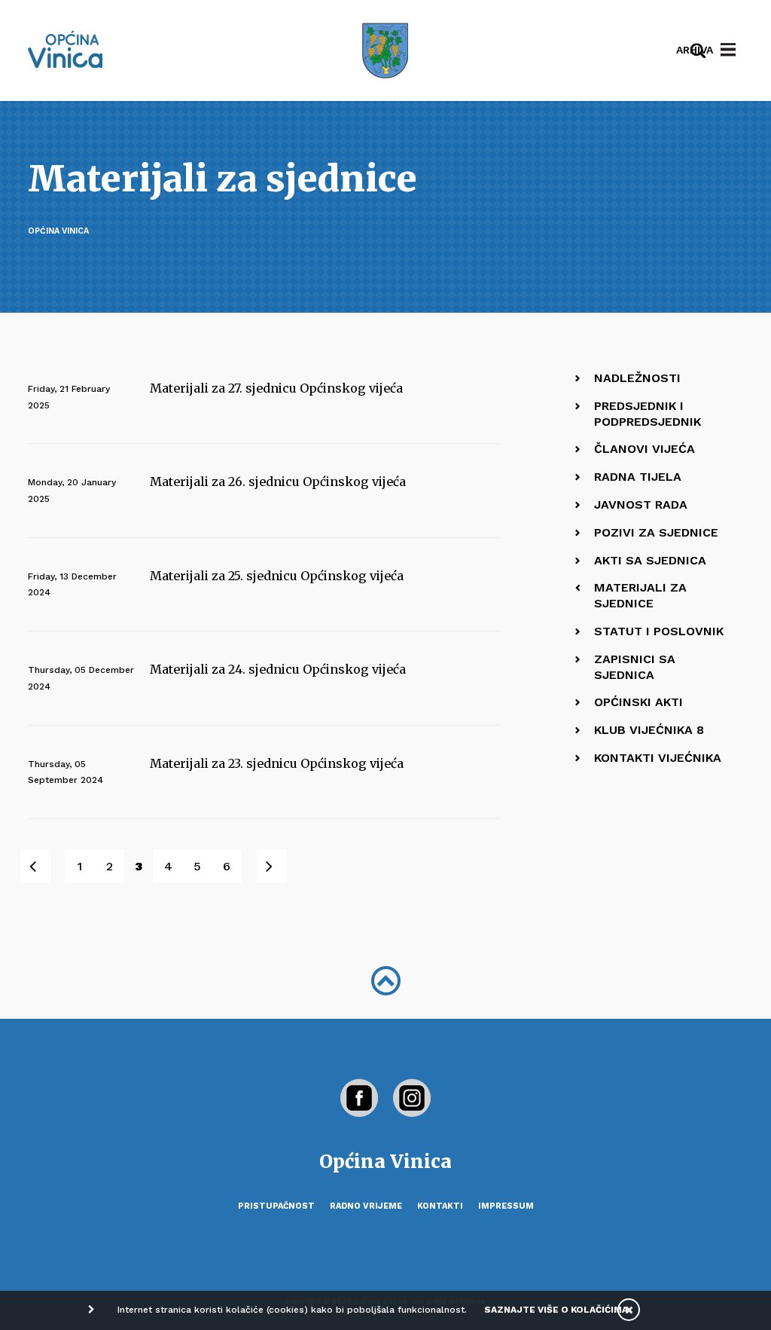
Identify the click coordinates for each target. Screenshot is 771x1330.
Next (280, 866)
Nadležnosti (637, 378)
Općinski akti (638, 702)
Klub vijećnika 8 (649, 730)
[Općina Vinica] (65, 49)
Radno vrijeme (366, 1206)
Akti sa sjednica (650, 560)
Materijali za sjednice (640, 595)
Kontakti (440, 1206)
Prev (43, 866)
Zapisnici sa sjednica (634, 667)
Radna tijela (637, 476)
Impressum (506, 1206)
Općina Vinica (58, 231)
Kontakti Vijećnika (657, 758)
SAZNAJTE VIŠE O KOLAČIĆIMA (556, 1309)
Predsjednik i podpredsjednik (647, 414)
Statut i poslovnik (659, 631)
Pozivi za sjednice (656, 532)
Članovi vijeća (644, 449)
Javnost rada (640, 504)
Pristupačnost (276, 1206)
